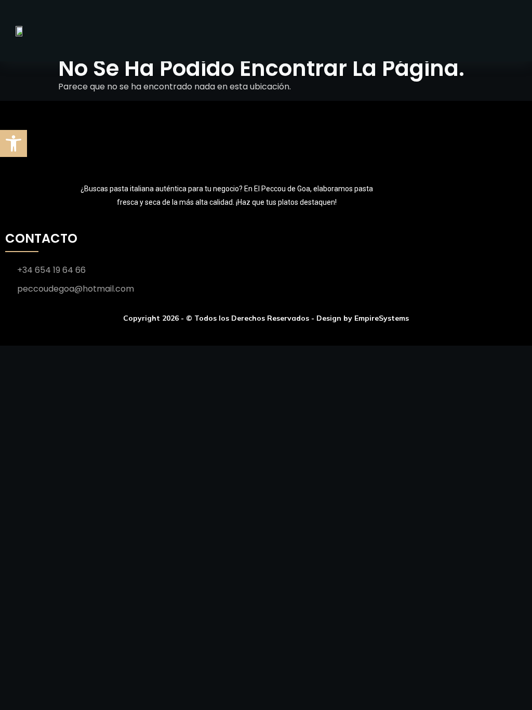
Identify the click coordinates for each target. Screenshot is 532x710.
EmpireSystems (381, 318)
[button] (13, 143)
